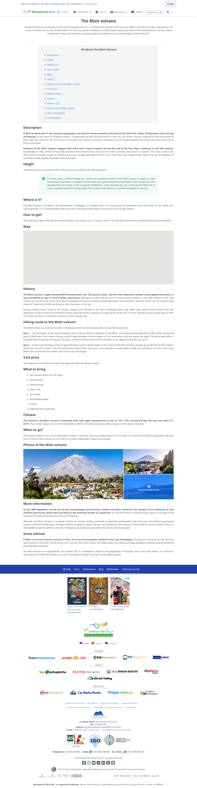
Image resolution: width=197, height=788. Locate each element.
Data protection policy (130, 703)
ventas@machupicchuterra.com (116, 729)
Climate (51, 98)
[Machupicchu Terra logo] (38, 12)
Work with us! (93, 703)
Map (49, 74)
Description (53, 55)
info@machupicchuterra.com (86, 729)
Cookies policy (90, 3)
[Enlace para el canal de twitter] (108, 763)
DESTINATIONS (82, 12)
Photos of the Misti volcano (61, 108)
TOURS (63, 12)
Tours (77, 569)
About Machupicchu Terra (75, 703)
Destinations (89, 569)
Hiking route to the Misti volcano (63, 84)
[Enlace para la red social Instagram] (89, 763)
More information (56, 113)
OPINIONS (139, 12)
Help (68, 569)
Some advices (54, 117)
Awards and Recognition (110, 703)
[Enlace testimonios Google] (113, 763)
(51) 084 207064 (72, 751)
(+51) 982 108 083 (101, 751)
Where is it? (53, 64)
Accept (170, 3)
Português (112, 643)
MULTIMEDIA (119, 12)
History (50, 79)
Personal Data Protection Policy (78, 707)
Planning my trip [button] (131, 569)
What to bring (54, 93)
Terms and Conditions (114, 707)
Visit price (52, 88)
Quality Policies (130, 707)
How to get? (53, 69)
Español (98, 643)
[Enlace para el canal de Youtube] (94, 763)
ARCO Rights (98, 707)
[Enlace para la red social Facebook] (84, 763)
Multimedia (112, 569)
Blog (101, 569)
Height (50, 59)
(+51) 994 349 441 (135, 751)
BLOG (101, 12)
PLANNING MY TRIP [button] (154, 12)
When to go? (53, 103)
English (86, 643)
